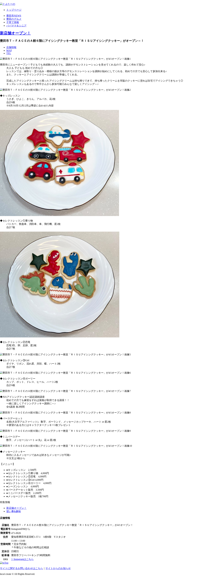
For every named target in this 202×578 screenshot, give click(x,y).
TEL (8, 53)
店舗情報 (11, 47)
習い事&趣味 (13, 511)
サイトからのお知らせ (58, 568)
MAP (9, 50)
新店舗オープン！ (15, 33)
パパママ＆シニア (16, 25)
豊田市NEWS (13, 15)
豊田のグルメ (13, 19)
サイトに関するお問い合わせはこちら (21, 568)
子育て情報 (12, 22)
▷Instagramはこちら (22, 559)
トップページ (13, 10)
